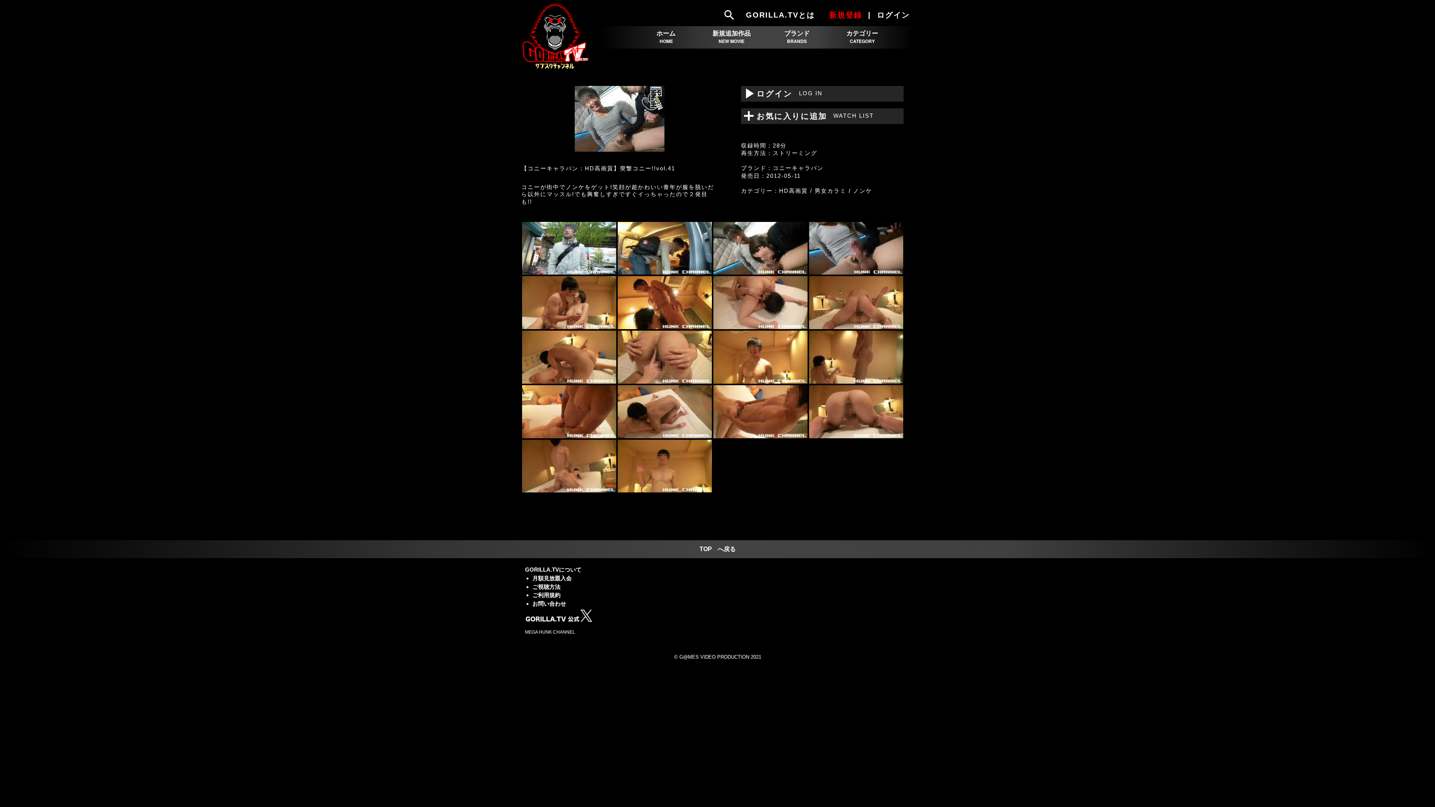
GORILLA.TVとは (780, 15)
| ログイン (890, 15)
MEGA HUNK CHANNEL (550, 632)
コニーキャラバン (798, 168)
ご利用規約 (547, 595)
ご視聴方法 (547, 587)
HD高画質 (793, 191)
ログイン (782, 93)
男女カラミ (830, 191)
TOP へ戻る (718, 549)
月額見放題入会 (552, 578)
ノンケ (862, 191)
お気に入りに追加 (810, 116)
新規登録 (845, 15)
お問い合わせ (549, 603)
